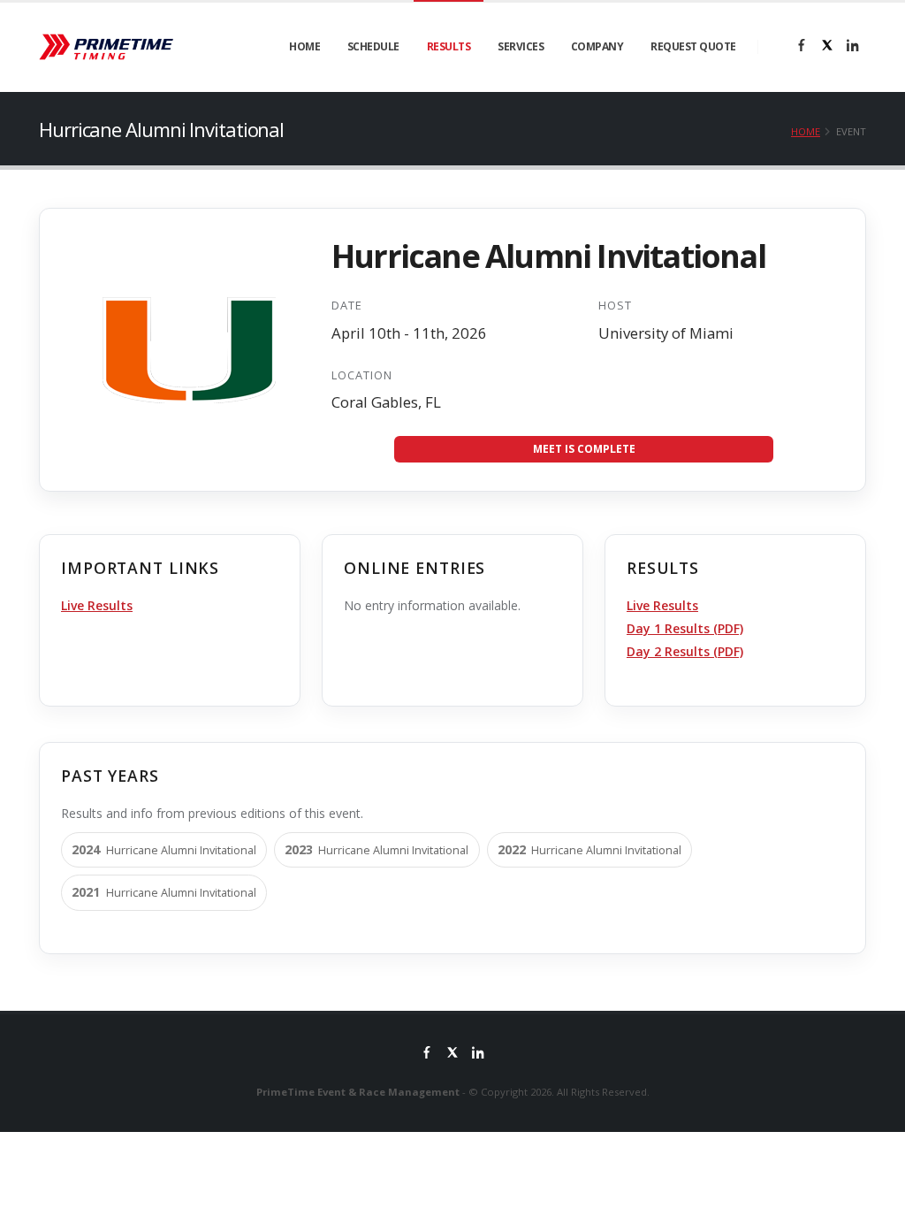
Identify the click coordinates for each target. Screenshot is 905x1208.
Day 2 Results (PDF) (685, 651)
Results (449, 46)
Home (304, 46)
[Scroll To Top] (874, 1188)
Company (597, 46)
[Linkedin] (852, 46)
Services (521, 46)
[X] (827, 46)
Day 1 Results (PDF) (685, 628)
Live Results (97, 605)
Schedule (373, 46)
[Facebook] (801, 46)
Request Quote (693, 46)
